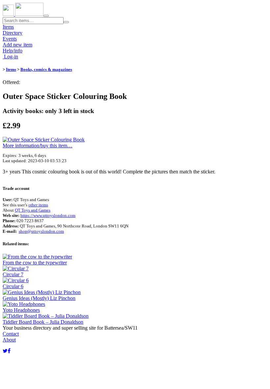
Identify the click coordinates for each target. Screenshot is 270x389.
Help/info (12, 50)
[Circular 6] (16, 280)
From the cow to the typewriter (35, 262)
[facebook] (9, 351)
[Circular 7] (16, 268)
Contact (11, 334)
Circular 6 (13, 286)
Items (8, 27)
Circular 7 (13, 274)
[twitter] (5, 351)
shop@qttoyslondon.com (41, 231)
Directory (12, 33)
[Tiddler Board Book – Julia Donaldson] (46, 316)
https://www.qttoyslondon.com (47, 215)
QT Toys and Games (32, 210)
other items (38, 204)
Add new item (17, 44)
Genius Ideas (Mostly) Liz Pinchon (39, 298)
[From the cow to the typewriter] (37, 256)
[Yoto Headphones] (24, 304)
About (9, 340)
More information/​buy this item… (37, 145)
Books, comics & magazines (46, 69)
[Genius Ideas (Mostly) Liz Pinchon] (42, 292)
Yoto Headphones (21, 310)
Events (10, 39)
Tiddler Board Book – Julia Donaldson (43, 322)
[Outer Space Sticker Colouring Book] (44, 139)
